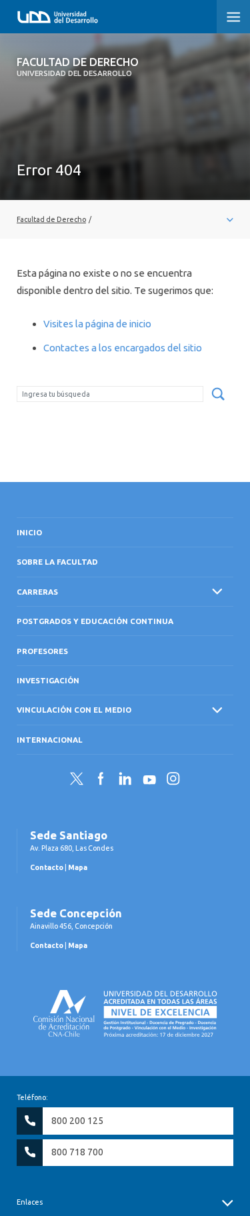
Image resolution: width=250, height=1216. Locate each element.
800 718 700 (77, 1152)
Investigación (48, 680)
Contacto (46, 867)
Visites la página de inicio (97, 323)
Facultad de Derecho (78, 66)
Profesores (42, 651)
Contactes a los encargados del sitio (122, 347)
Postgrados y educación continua (95, 621)
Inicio (29, 532)
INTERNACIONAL (50, 739)
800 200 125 (77, 1120)
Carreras (37, 591)
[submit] (218, 395)
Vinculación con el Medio (74, 709)
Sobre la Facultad (57, 561)
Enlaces (30, 1202)
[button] (233, 16)
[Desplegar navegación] (125, 219)
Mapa (77, 867)
